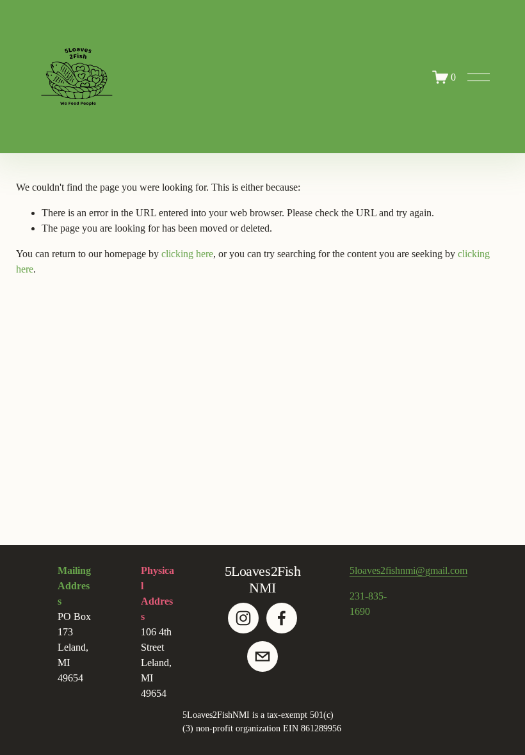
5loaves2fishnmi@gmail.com (408, 570)
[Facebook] (281, 618)
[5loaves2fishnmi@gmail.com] (262, 656)
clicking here (187, 253)
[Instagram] (243, 618)
